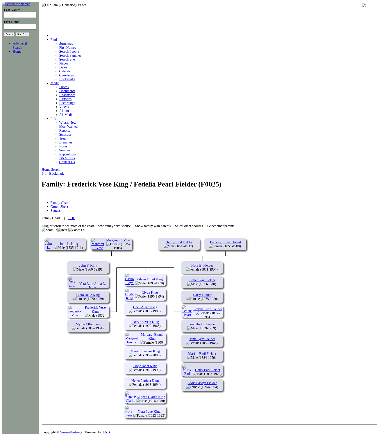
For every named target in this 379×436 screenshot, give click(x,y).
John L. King (69, 244)
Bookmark (56, 173)
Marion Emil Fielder (202, 353)
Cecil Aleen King (145, 307)
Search (56, 169)
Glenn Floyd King (150, 279)
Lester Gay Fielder (202, 280)
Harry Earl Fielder (207, 370)
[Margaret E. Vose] (97, 248)
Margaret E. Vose (118, 240)
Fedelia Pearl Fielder (207, 309)
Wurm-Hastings (71, 432)
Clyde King (150, 292)
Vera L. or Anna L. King (92, 285)
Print (45, 173)
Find (53, 39)
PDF (71, 218)
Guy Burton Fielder (202, 324)
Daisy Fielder (202, 295)
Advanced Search (20, 45)
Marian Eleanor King (145, 351)
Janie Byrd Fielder (202, 339)
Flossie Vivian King (145, 322)
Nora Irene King (149, 411)
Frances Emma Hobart (225, 242)
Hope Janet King (145, 366)
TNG (106, 432)
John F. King (88, 265)
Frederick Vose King (95, 309)
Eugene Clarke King (151, 397)
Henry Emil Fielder (179, 242)
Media (54, 83)
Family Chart (59, 203)
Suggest (55, 210)
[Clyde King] (129, 298)
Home (17, 51)
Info (53, 118)
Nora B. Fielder (202, 265)
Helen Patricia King (145, 380)
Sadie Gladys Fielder (202, 383)
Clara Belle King (88, 295)
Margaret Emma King (152, 336)
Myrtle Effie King (88, 324)
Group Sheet (59, 206)
